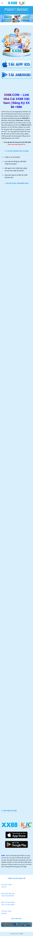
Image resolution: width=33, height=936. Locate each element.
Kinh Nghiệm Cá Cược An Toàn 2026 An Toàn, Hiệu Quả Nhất (16, 419)
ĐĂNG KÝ (10, 10)
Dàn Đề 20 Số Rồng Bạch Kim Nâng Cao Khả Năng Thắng (16, 605)
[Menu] (2, 3)
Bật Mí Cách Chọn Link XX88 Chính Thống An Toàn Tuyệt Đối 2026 (16, 294)
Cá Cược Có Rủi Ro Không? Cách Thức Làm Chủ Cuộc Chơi (16, 450)
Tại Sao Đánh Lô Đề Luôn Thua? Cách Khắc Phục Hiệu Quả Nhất (16, 512)
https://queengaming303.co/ (16, 144)
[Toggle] (3, 157)
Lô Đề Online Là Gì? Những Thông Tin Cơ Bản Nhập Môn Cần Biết (16, 761)
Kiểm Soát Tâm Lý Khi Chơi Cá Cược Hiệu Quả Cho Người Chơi (16, 356)
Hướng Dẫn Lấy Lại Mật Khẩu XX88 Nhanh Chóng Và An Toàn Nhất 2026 (16, 232)
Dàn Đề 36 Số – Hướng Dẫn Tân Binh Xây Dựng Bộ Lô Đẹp (16, 636)
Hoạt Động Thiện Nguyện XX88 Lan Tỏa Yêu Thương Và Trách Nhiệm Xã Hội (16, 263)
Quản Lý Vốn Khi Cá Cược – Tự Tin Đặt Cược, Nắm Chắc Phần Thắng (16, 387)
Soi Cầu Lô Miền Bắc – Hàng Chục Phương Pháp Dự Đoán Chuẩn (16, 699)
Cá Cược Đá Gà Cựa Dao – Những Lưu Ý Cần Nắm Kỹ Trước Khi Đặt (17, 792)
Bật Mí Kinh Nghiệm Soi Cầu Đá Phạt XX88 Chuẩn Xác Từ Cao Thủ (16, 325)
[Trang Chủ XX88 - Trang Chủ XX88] (16, 3)
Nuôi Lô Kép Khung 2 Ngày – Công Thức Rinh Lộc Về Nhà (16, 543)
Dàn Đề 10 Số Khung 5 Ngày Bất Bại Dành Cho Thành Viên (16, 574)
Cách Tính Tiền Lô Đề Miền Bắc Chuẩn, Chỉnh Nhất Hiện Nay (16, 730)
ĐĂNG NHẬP (22, 10)
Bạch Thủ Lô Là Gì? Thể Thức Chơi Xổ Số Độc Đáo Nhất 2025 (16, 668)
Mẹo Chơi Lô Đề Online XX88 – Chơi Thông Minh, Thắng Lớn (16, 481)
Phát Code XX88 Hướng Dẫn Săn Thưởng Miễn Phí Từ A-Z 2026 (16, 201)
